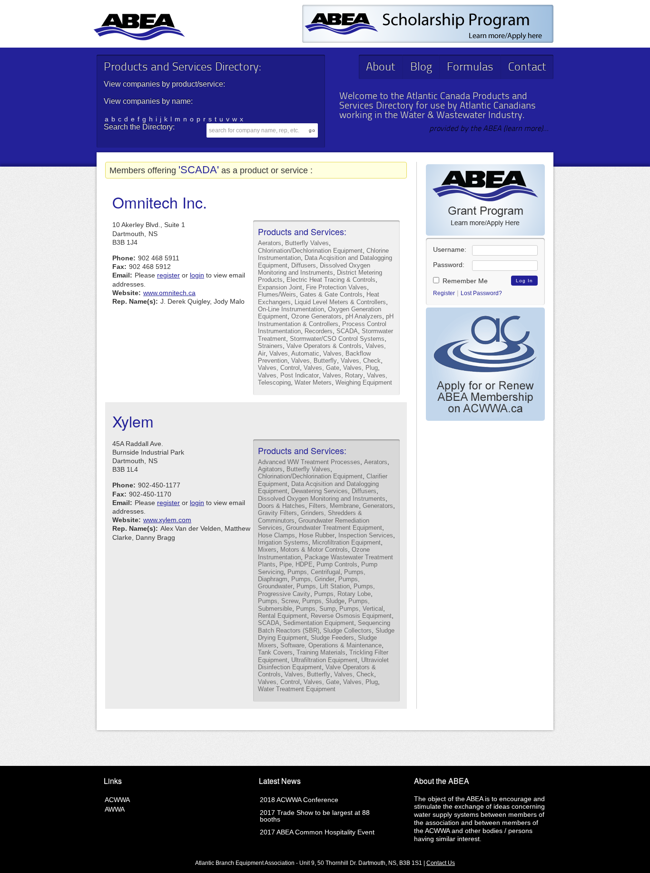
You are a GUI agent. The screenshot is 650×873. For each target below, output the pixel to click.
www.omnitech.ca (169, 293)
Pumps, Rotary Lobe (342, 593)
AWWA (115, 809)
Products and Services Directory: (182, 67)
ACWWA (117, 800)
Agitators (270, 469)
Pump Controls (336, 564)
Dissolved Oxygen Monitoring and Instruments (314, 269)
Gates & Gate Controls (331, 294)
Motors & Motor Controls (314, 549)
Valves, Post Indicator (288, 375)
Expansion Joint (280, 287)
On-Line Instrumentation (291, 309)
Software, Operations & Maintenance (331, 645)
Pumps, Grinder (313, 579)
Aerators (269, 243)
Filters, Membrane (334, 505)
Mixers (267, 549)
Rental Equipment (282, 615)
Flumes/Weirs (277, 294)
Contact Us (440, 863)
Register (444, 293)
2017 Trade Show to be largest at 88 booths (315, 816)
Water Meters (313, 382)
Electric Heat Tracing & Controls (330, 279)
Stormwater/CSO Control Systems (337, 338)
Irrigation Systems (283, 542)
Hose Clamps (276, 535)
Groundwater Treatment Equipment (334, 527)
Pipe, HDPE (296, 564)
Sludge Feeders (332, 637)
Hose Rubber (317, 535)
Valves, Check (361, 360)
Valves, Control (279, 367)
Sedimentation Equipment (318, 622)
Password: (448, 264)
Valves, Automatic (294, 353)
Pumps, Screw (278, 601)
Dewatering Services (319, 491)
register (168, 275)
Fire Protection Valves (336, 287)
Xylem (133, 421)
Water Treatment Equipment (296, 689)
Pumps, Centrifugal (313, 571)
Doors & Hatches (281, 505)
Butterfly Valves (307, 243)
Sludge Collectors (347, 630)
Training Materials (320, 652)
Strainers (270, 345)
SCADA (347, 331)
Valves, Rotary (343, 375)
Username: (449, 249)
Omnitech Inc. (159, 202)
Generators (378, 505)
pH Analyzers (363, 316)
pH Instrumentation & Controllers (326, 320)
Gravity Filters (277, 512)
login (197, 275)
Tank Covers (275, 652)
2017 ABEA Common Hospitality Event (317, 832)
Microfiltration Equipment (346, 542)
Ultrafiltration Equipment (324, 660)
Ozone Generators (316, 316)
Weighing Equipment (363, 382)
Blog (421, 67)
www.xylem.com (167, 520)
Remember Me (464, 281)
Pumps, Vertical (361, 608)
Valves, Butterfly (314, 360)
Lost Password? (481, 293)
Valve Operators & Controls (324, 345)
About (380, 67)
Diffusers (303, 265)
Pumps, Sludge (323, 601)
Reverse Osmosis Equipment (351, 615)
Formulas (470, 67)
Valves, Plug (360, 367)
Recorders (319, 331)
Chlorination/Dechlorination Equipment (310, 250)
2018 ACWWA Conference (299, 800)
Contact (527, 67)
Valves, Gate (321, 367)
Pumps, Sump (315, 608)
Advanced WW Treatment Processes (309, 462)
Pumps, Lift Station (323, 586)
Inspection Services (365, 535)
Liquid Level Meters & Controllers (340, 302)
